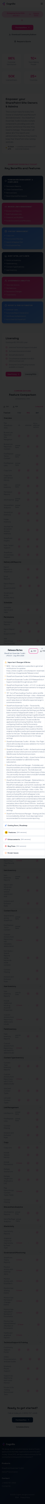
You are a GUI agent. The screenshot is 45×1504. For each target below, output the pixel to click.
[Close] (42, 648)
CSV (34, 651)
